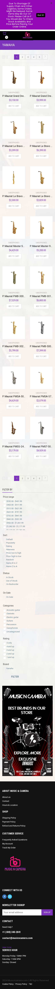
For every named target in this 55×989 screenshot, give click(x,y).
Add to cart (13, 106)
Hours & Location (10, 805)
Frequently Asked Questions (14, 840)
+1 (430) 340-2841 (11, 932)
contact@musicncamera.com (17, 938)
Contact (5, 801)
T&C (30, 984)
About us (6, 797)
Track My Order (9, 848)
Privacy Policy (21, 984)
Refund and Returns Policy (13, 826)
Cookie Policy (8, 984)
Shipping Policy (9, 818)
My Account (7, 844)
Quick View (11, 85)
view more (6, 947)
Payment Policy (8, 822)
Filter (15, 676)
